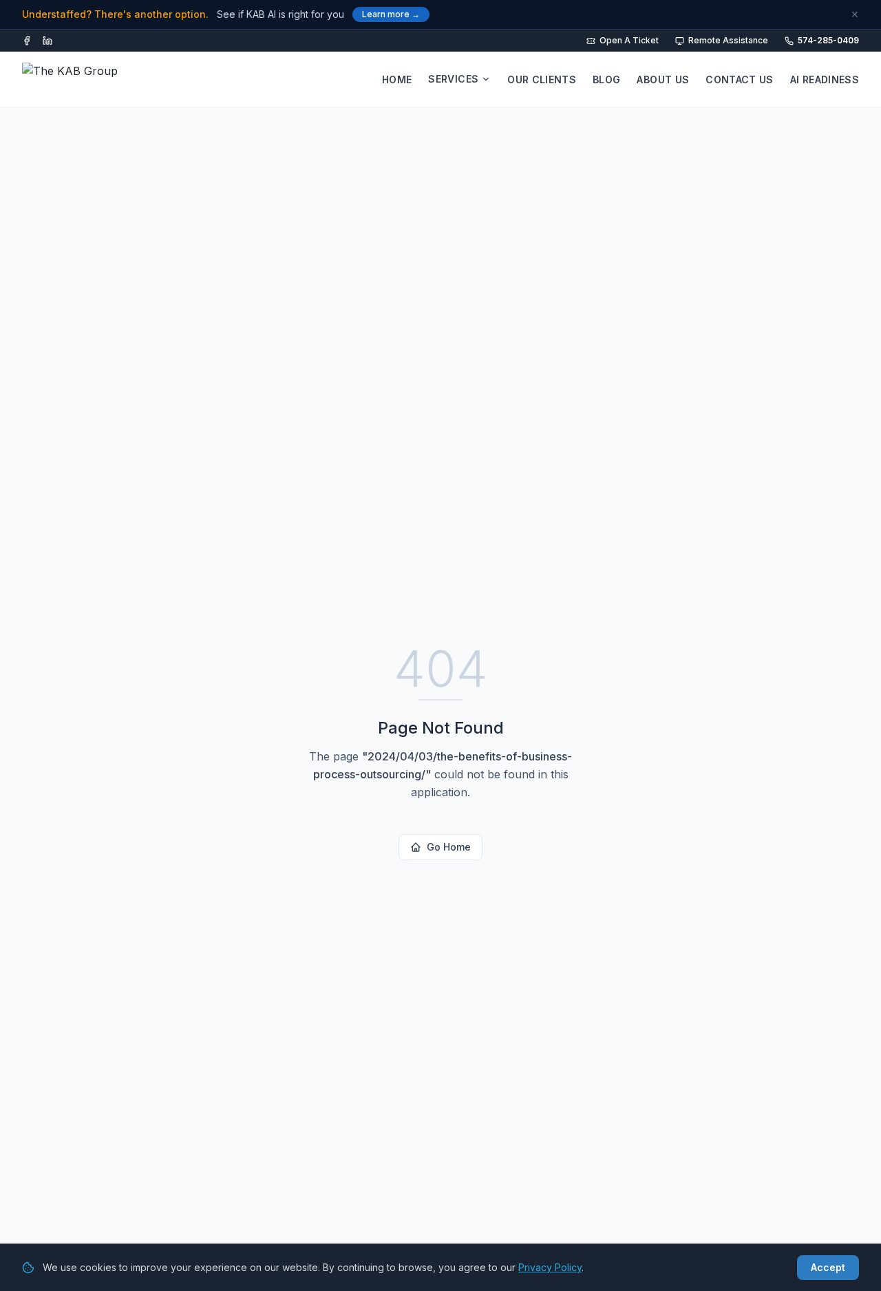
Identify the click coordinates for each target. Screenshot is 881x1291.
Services (453, 79)
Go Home (449, 847)
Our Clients (541, 79)
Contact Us (739, 79)
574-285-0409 (828, 40)
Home (397, 79)
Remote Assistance (728, 40)
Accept (828, 1267)
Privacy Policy (550, 1267)
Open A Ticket (629, 40)
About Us (663, 79)
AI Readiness (824, 79)
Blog (606, 79)
